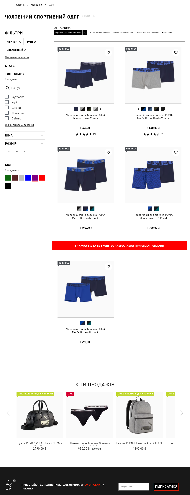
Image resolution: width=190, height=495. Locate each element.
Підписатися (166, 486)
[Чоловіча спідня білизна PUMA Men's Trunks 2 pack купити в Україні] (86, 75)
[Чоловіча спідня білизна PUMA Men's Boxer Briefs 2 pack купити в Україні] (153, 75)
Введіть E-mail (127, 487)
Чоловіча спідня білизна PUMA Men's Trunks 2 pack (85, 116)
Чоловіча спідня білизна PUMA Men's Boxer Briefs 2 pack (153, 116)
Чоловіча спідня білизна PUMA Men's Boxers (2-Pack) (85, 216)
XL (33, 151)
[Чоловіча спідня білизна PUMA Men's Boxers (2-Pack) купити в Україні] (86, 175)
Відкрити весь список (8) (19, 124)
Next (100, 109)
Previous (71, 109)
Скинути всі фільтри (17, 57)
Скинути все (12, 79)
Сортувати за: (62, 28)
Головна (19, 4)
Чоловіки (36, 4)
